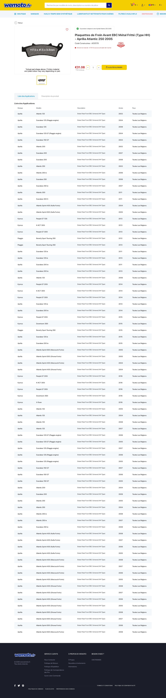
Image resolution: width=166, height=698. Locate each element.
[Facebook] (15, 685)
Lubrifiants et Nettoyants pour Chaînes (95, 14)
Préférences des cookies (65, 689)
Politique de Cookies (35, 689)
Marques (35, 14)
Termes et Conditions (105, 685)
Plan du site (49, 689)
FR (152, 5)
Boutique (21, 14)
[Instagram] (23, 685)
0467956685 (96, 660)
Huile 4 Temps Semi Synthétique (58, 14)
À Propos (71, 660)
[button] (136, 5)
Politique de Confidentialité (125, 685)
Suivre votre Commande (52, 676)
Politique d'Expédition (51, 667)
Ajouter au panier (115, 67)
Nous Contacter (49, 660)
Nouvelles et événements (76, 663)
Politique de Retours (51, 663)
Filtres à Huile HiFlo (127, 14)
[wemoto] (25, 655)
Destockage (147, 14)
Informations (72, 667)
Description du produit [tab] (50, 96)
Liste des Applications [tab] (26, 96)
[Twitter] (19, 685)
